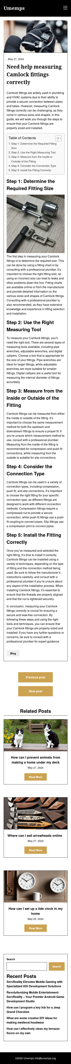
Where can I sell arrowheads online (34, 835)
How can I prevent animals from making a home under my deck (35, 760)
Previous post (35, 677)
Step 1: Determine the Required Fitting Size (33, 146)
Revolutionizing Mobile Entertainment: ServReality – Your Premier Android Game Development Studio (35, 996)
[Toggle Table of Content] (57, 138)
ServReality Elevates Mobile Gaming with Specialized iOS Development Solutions (35, 984)
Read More (35, 777)
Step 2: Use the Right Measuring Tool (33, 152)
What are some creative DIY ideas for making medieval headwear (32, 1020)
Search (11, 959)
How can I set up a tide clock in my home (36, 911)
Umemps (14, 8)
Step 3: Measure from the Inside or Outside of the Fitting (31, 159)
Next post (35, 691)
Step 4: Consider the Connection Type (33, 166)
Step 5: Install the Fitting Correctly (31, 170)
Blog (13, 653)
